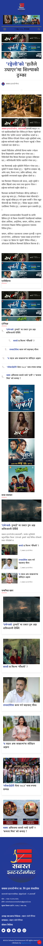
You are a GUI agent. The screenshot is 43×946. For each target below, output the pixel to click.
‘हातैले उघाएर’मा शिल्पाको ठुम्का (21, 70)
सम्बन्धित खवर (7, 590)
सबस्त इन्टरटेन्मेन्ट (12, 84)
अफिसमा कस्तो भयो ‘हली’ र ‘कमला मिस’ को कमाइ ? (23, 377)
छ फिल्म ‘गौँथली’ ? (23, 341)
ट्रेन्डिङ (5, 323)
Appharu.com (26, 943)
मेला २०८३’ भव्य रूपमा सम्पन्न (24, 367)
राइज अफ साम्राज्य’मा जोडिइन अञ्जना (24, 358)
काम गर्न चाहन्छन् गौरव (23, 349)
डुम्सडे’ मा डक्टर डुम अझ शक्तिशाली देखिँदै (21, 331)
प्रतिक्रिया (6, 281)
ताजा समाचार (7, 495)
